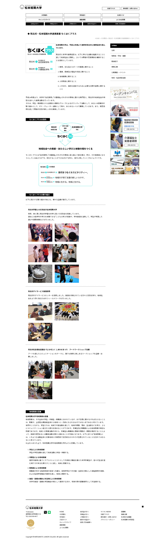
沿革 (113, 50)
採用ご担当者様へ (120, 24)
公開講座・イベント (118, 72)
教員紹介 (114, 61)
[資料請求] (124, 108)
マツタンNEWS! (106, 512)
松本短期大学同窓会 (127, 520)
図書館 (123, 512)
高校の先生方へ (92, 24)
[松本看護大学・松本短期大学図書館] (132, 153)
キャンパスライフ (65, 522)
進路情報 (62, 525)
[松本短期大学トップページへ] (31, 7)
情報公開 (114, 67)
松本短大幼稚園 (126, 517)
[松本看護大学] (117, 153)
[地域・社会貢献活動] (117, 170)
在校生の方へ (35, 24)
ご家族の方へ (73, 24)
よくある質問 (64, 528)
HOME (97, 38)
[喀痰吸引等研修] (124, 125)
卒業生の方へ (54, 24)
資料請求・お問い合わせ (130, 8)
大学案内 (104, 38)
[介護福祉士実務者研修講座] (124, 141)
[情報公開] (117, 162)
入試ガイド (63, 520)
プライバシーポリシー (108, 520)
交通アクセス (111, 8)
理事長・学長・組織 (118, 56)
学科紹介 (62, 517)
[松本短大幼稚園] (132, 170)
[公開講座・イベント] (132, 162)
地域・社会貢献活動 (118, 78)
